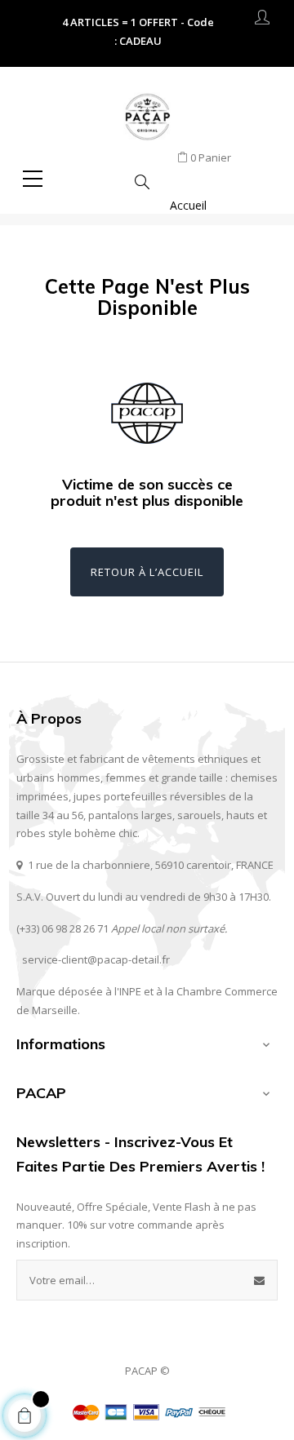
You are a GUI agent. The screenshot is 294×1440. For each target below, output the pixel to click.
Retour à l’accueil (147, 572)
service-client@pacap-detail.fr (96, 959)
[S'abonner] (260, 1280)
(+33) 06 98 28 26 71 (62, 928)
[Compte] (262, 20)
